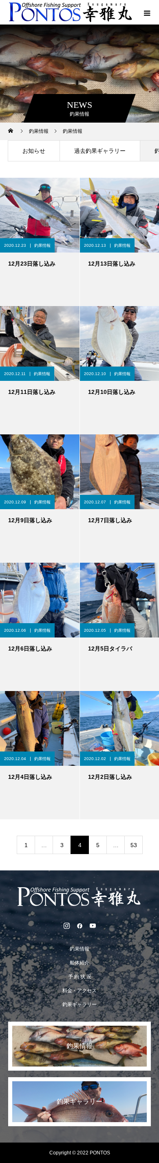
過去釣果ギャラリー (100, 151)
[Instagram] (66, 925)
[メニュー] (147, 12)
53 (133, 845)
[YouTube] (92, 925)
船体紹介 (79, 963)
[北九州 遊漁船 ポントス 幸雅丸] (79, 897)
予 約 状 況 (79, 977)
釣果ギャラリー (79, 1004)
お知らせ (33, 151)
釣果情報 (42, 245)
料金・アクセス (79, 990)
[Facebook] (79, 925)
